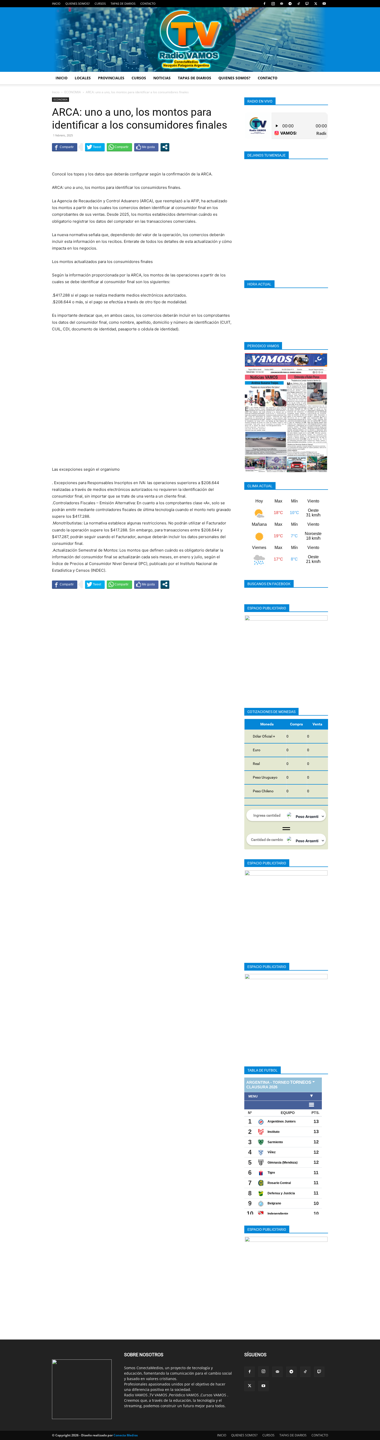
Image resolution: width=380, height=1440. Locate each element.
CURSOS (100, 3)
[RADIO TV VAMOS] (190, 39)
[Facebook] (264, 3)
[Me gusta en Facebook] (146, 147)
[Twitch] (307, 3)
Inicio (55, 92)
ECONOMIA (72, 92)
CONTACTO (148, 3)
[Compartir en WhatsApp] (119, 147)
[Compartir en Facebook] (64, 147)
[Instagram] (273, 3)
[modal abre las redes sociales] (165, 147)
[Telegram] (290, 3)
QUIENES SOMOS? (77, 3)
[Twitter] (316, 3)
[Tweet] (95, 147)
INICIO (56, 3)
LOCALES (83, 77)
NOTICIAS (162, 77)
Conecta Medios (125, 1435)
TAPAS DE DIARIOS (123, 3)
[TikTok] (298, 3)
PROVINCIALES (111, 77)
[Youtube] (324, 3)
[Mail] (281, 3)
